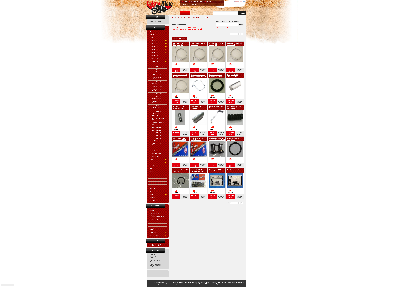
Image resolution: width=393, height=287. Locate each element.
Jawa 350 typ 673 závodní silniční (157, 97)
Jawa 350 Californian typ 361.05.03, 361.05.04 (158, 107)
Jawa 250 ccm (155, 58)
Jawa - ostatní (155, 156)
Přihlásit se (185, 4)
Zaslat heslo (194, 4)
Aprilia (151, 171)
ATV (151, 174)
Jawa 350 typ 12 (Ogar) (158, 64)
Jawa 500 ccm (155, 148)
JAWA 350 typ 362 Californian (157, 102)
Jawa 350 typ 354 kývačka (157, 82)
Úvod (175, 17)
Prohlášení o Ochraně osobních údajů (208, 284)
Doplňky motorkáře (155, 225)
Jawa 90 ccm (154, 43)
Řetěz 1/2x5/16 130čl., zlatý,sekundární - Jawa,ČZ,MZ (197, 140)
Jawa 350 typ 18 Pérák (158, 67)
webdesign (154, 284)
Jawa (151, 37)
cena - (173, 40)
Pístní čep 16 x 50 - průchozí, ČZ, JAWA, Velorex (179, 108)
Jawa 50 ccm (154, 40)
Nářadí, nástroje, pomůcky (157, 216)
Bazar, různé (153, 232)
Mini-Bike (152, 194)
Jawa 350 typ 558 (157, 74)
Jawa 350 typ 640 (157, 136)
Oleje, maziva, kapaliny (156, 219)
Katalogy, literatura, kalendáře (155, 228)
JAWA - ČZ (153, 159)
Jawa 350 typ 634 (157, 127)
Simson (152, 34)
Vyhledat (242, 13)
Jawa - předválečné (156, 153)
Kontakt (209, 1)
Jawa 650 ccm (155, 151)
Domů (185, 1)
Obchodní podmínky (196, 1)
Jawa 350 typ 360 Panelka (157, 90)
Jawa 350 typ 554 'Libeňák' (157, 70)
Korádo (152, 186)
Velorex (152, 165)
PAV (151, 168)
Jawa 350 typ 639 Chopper (157, 144)
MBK (151, 191)
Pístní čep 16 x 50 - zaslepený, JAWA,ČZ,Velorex (196, 108)
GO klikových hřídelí (155, 245)
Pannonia (152, 200)
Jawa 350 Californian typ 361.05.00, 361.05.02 (158, 113)
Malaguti (152, 188)
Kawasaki (152, 177)
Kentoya (152, 183)
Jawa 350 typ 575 (157, 86)
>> (242, 34)
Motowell (152, 197)
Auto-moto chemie (155, 222)
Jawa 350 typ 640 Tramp (157, 139)
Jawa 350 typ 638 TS (158, 130)
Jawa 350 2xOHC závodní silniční (157, 78)
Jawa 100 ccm (155, 46)
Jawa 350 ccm (155, 61)
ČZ (150, 162)
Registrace (185, 13)
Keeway (152, 180)
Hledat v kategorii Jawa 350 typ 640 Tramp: (228, 21)
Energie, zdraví (154, 235)
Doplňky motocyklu (155, 213)
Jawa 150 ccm (155, 52)
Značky (180, 17)
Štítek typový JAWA (215, 170)
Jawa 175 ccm (155, 55)
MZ (151, 32)
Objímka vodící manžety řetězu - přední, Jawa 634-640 (198, 76)
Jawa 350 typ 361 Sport (158, 94)
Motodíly (152, 210)
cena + (185, 34)
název (181, 34)
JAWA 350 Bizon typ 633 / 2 (158, 118)
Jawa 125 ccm (155, 49)
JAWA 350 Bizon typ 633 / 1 (158, 123)
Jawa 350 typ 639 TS (158, 133)
